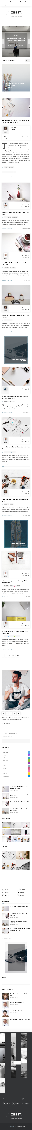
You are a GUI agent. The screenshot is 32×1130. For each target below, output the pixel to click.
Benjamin (12, 45)
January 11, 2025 (26, 280)
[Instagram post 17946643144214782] (2, 1040)
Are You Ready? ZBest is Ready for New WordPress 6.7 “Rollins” (15, 121)
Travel (13, 451)
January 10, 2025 (26, 412)
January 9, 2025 (26, 515)
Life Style (6, 267)
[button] (29, 41)
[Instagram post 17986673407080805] (2, 1085)
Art (5, 217)
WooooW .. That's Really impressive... (18, 1010)
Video (11, 504)
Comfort (16, 35)
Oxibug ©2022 (10, 1126)
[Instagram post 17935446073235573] (13, 1055)
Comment (17, 46)
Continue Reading (7, 176)
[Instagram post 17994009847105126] (2, 1055)
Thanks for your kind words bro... (17, 1002)
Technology (7, 451)
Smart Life (11, 167)
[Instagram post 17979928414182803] (24, 1040)
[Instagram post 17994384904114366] (13, 1070)
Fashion (6, 401)
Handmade (14, 217)
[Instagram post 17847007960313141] (2, 1070)
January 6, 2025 (19, 45)
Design (5, 167)
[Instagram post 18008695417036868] (24, 1055)
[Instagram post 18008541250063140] (24, 1070)
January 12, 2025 (26, 228)
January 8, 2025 (26, 649)
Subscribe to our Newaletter (9, 733)
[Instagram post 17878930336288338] (13, 1040)
